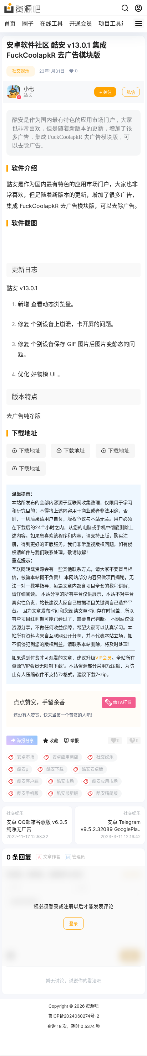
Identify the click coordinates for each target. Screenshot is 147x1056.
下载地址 (29, 450)
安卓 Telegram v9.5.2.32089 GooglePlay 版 (111, 829)
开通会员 (80, 23)
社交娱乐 (20, 71)
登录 (73, 923)
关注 (107, 92)
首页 (10, 23)
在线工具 (51, 23)
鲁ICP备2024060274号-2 (73, 1016)
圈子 (28, 23)
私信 (131, 92)
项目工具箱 (112, 23)
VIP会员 (103, 657)
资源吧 (91, 1006)
